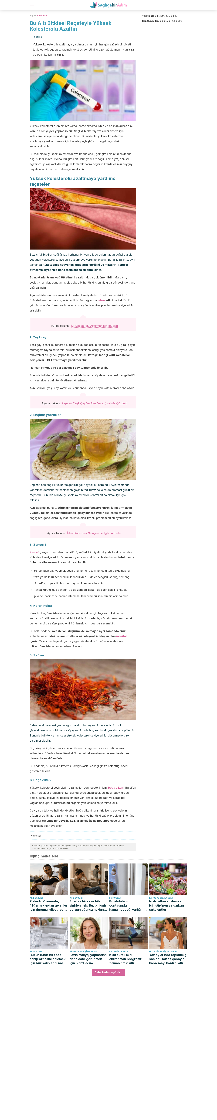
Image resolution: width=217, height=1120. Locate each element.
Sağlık (33, 15)
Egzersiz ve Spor (118, 951)
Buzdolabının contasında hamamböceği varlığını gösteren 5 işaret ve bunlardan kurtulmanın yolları (126, 905)
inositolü (122, 636)
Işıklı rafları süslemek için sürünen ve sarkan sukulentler (166, 905)
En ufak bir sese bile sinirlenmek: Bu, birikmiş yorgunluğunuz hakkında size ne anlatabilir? (89, 905)
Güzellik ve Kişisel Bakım (84, 951)
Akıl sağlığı (36, 898)
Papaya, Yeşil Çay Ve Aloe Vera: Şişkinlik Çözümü (94, 403)
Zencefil (35, 552)
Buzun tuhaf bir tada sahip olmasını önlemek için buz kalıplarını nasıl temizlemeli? (47, 959)
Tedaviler (43, 15)
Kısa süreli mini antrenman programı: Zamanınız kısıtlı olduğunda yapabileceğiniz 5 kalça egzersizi (127, 959)
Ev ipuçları (115, 898)
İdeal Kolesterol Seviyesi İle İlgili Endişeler (94, 533)
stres (102, 300)
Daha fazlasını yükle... (108, 972)
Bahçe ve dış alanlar (161, 898)
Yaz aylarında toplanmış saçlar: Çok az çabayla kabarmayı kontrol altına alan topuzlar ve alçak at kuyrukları (168, 959)
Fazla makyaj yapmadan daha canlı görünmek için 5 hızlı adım (88, 959)
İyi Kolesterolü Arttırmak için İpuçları (94, 325)
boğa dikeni (116, 787)
